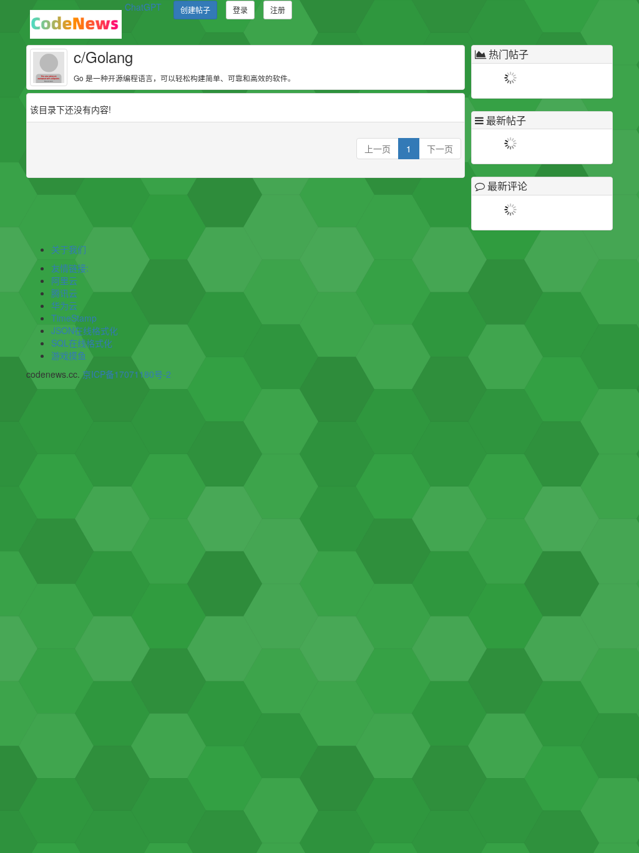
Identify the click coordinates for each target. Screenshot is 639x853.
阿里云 (64, 280)
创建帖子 (195, 9)
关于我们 (68, 249)
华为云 (64, 305)
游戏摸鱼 (68, 355)
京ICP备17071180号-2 (126, 374)
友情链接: (70, 268)
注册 (277, 9)
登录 (240, 9)
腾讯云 (64, 293)
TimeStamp (74, 318)
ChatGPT (143, 7)
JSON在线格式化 (84, 330)
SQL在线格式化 (81, 343)
